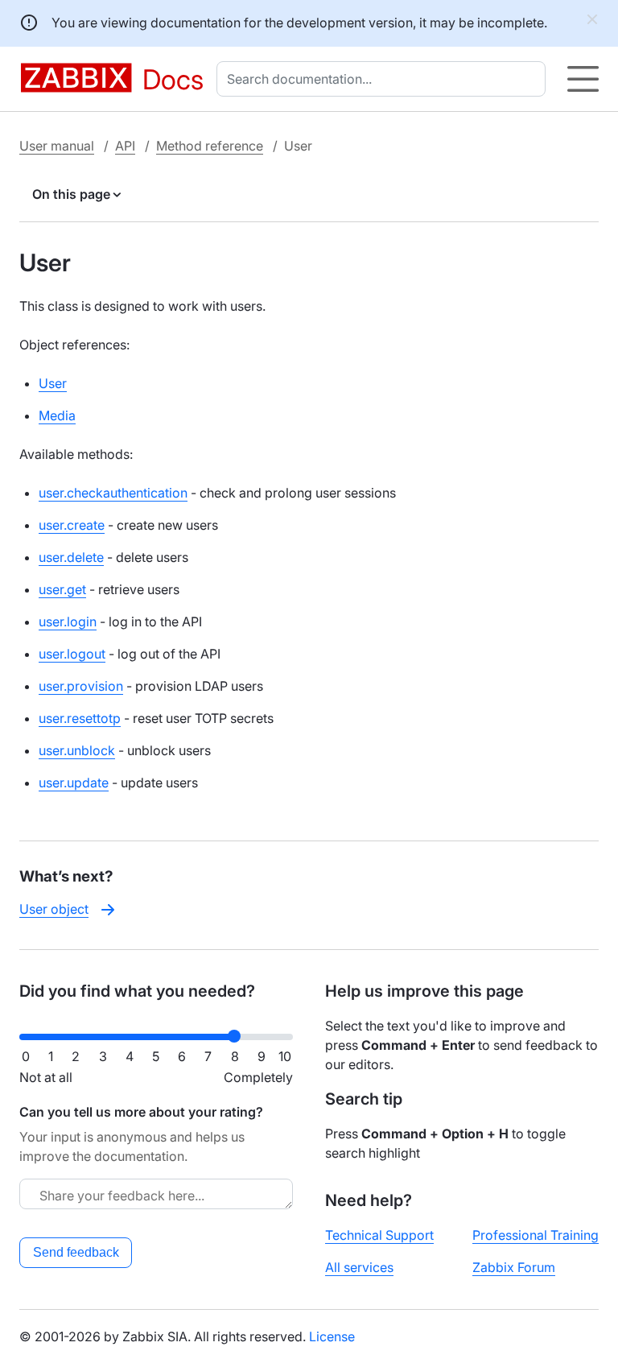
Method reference (209, 146)
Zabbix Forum (513, 1267)
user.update (74, 782)
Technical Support (379, 1235)
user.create (72, 525)
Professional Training (535, 1235)
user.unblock (77, 750)
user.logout (72, 654)
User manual (56, 146)
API (125, 146)
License (332, 1336)
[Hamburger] (583, 79)
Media (57, 415)
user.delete (71, 557)
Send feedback (76, 1252)
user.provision (81, 686)
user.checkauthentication (113, 493)
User (53, 383)
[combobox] (384, 79)
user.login (68, 621)
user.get (62, 589)
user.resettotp (80, 718)
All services (359, 1267)
